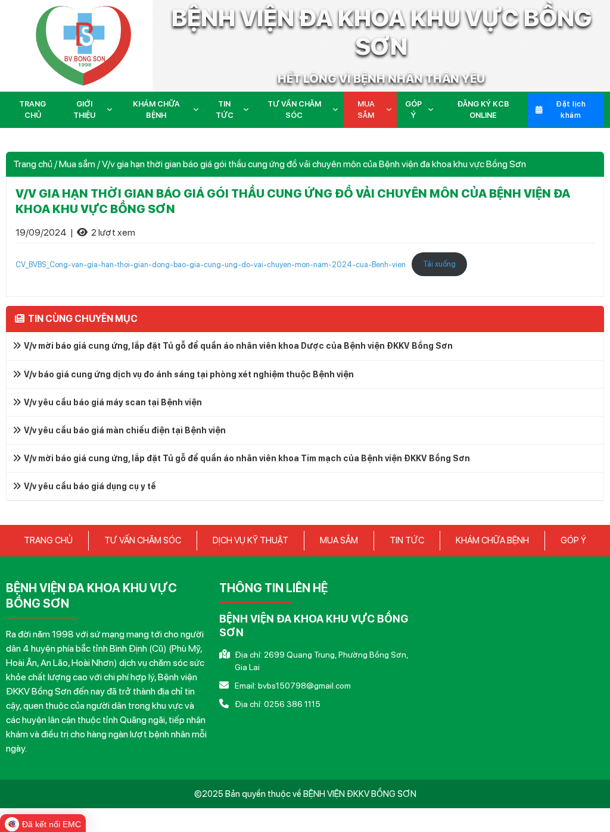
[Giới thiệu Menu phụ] (112, 109)
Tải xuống (439, 263)
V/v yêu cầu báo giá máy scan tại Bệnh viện (113, 402)
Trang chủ (32, 109)
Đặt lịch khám (571, 109)
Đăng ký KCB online (483, 109)
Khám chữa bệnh (156, 109)
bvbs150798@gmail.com (304, 685)
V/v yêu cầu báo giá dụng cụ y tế (90, 486)
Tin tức (225, 109)
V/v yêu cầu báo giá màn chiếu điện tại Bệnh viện (125, 430)
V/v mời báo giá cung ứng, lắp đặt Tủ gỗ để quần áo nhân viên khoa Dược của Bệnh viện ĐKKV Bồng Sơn (238, 346)
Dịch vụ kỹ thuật (250, 540)
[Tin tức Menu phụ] (248, 109)
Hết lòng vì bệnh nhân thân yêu (381, 78)
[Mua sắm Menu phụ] (391, 109)
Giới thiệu (84, 109)
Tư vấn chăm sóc (294, 109)
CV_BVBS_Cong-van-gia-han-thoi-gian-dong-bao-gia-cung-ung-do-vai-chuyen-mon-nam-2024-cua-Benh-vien (210, 263)
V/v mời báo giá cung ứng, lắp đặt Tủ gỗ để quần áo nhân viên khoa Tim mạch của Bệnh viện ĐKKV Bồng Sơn (247, 458)
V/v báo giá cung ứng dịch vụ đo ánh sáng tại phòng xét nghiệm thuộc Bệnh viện (189, 374)
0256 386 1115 (292, 704)
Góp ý (413, 109)
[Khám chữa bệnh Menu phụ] (198, 109)
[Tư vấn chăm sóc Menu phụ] (337, 109)
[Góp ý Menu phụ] (433, 109)
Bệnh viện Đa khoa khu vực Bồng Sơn (382, 32)
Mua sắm (366, 109)
